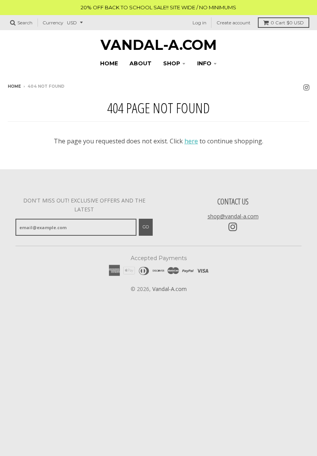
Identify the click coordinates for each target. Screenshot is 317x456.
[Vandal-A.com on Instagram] (306, 87)
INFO (204, 63)
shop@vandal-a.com (233, 216)
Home (14, 86)
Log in (199, 23)
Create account (233, 23)
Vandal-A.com (159, 45)
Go (146, 227)
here (191, 141)
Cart (287, 23)
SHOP (171, 63)
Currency (53, 23)
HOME (109, 63)
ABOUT (141, 63)
